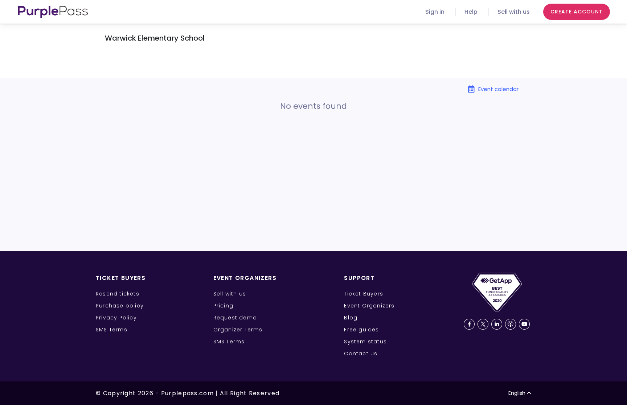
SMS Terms (111, 329)
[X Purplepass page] (483, 324)
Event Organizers (369, 305)
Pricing (223, 305)
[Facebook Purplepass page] (469, 324)
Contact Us (360, 353)
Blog (350, 317)
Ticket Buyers (363, 293)
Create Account (576, 11)
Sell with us (513, 12)
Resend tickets (117, 293)
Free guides (361, 329)
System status (365, 341)
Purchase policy (120, 305)
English (516, 393)
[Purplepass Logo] (53, 12)
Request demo (235, 317)
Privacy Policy (116, 317)
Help (471, 12)
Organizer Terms (238, 329)
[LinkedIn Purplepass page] (496, 324)
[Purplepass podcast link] (510, 324)
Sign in (434, 12)
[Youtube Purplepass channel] (524, 324)
